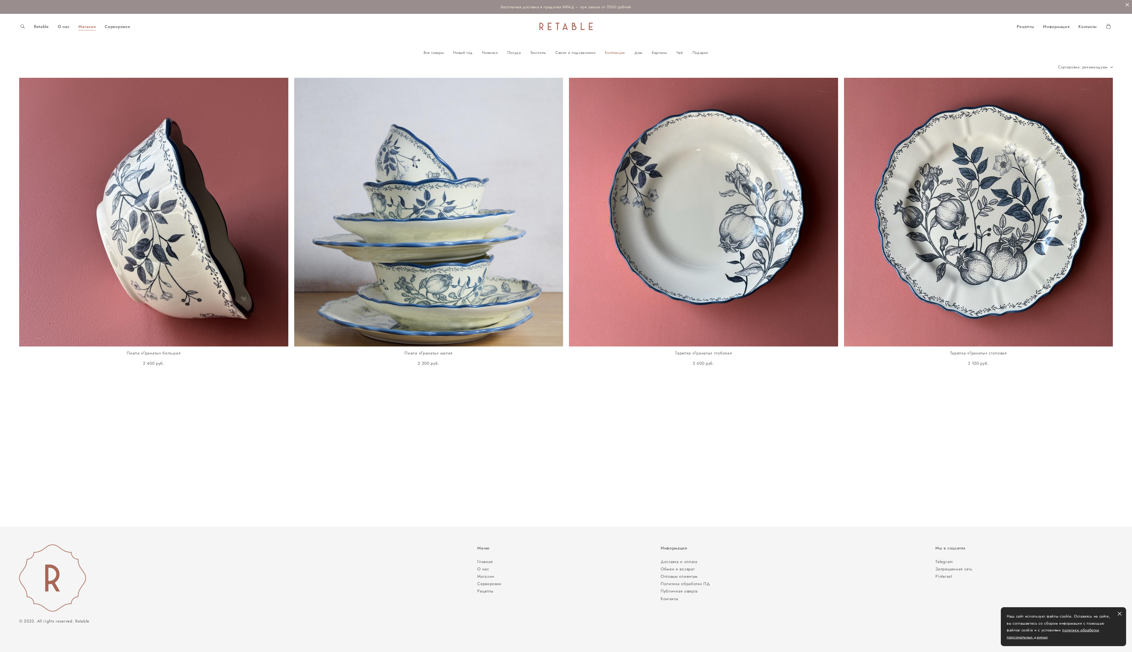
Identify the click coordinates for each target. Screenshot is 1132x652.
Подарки (700, 52)
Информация (1056, 26)
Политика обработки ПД (685, 584)
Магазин (87, 26)
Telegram (944, 561)
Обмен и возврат (678, 569)
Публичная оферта (679, 591)
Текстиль (538, 52)
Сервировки (117, 26)
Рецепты (1025, 26)
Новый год (463, 52)
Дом (638, 52)
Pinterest (943, 576)
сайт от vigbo (31, 638)
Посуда (514, 52)
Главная (485, 561)
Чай (679, 52)
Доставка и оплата (679, 561)
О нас (64, 26)
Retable (41, 26)
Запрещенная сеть (953, 569)
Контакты (1087, 26)
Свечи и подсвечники (575, 52)
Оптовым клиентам (679, 576)
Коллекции (615, 52)
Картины (659, 52)
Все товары (434, 52)
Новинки (490, 52)
